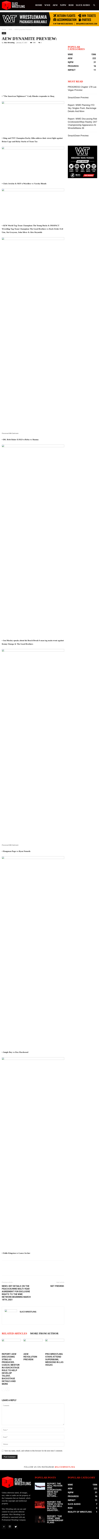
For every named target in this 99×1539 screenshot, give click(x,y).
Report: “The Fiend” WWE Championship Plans (55, 1519)
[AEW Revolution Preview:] (32, 1345)
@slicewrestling (65, 1467)
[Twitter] (16, 1527)
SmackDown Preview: (78, 97)
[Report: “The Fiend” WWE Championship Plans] (40, 1518)
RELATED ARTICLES (14, 1333)
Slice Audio (83, 5)
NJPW (63, 5)
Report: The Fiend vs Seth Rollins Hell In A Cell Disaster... (55, 1506)
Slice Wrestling (9, 43)
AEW (55, 5)
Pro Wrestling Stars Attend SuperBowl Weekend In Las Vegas (54, 1359)
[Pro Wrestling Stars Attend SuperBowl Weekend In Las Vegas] (54, 1345)
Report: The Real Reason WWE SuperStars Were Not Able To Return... (54, 1490)
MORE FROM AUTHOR (44, 1333)
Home (38, 5)
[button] (94, 5)
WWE (47, 5)
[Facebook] (4, 1527)
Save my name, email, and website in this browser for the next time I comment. (34, 1451)
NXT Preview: (57, 1286)
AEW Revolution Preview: (30, 1357)
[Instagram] (10, 1527)
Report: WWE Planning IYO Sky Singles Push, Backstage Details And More (82, 108)
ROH (71, 5)
